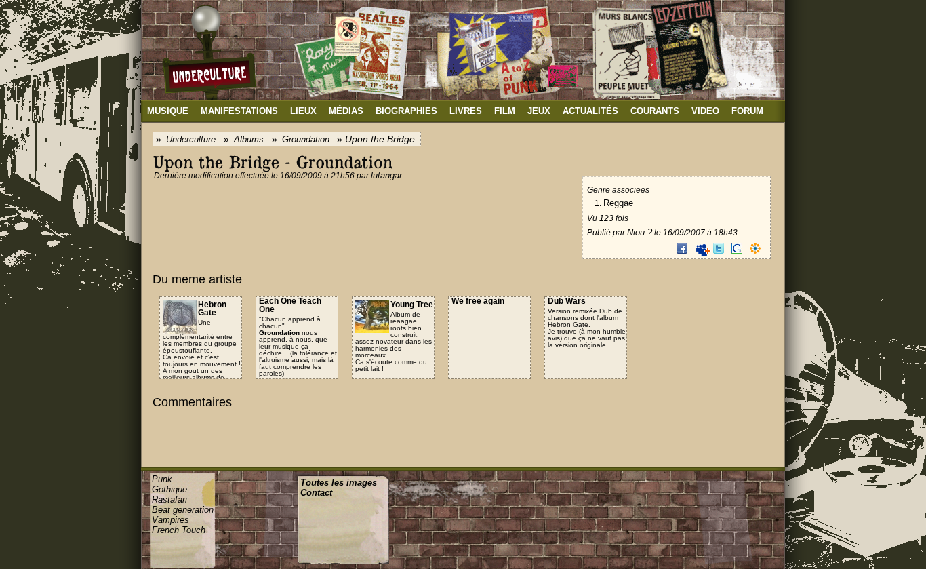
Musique (167, 111)
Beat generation (183, 510)
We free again (477, 301)
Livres (465, 111)
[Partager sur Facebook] (682, 248)
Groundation (305, 139)
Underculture (191, 139)
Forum (747, 111)
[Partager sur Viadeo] (755, 248)
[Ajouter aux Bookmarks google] (736, 248)
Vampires (170, 520)
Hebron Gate (212, 308)
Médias (346, 111)
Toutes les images (338, 482)
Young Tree (411, 304)
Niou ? (639, 232)
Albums (249, 139)
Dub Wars (567, 301)
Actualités (590, 111)
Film (504, 111)
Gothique (169, 489)
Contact (316, 493)
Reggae (618, 203)
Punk (162, 479)
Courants (654, 111)
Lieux (303, 111)
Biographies (406, 111)
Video (705, 111)
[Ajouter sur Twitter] (718, 248)
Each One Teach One (290, 305)
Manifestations (239, 111)
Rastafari (169, 499)
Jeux (538, 111)
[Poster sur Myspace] (700, 248)
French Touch (178, 530)
